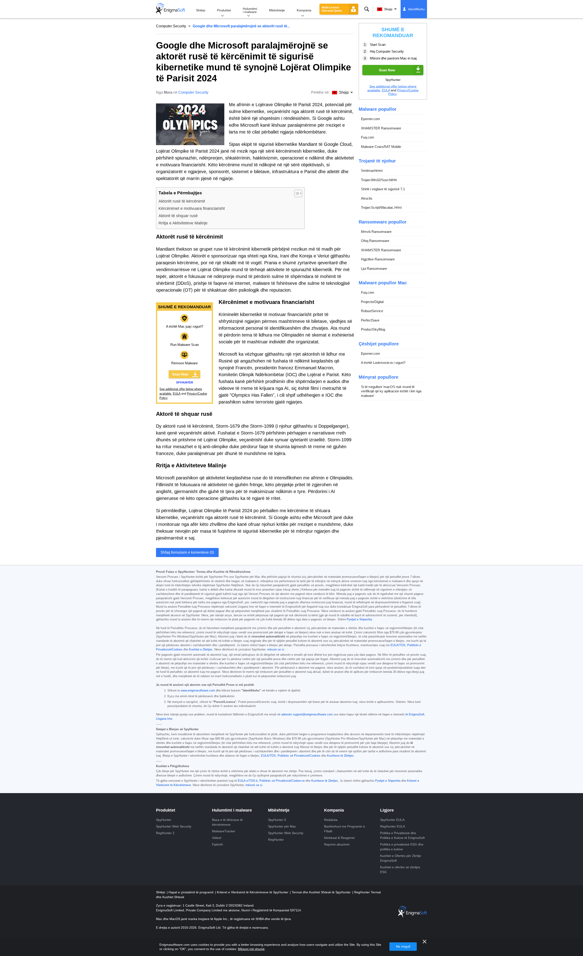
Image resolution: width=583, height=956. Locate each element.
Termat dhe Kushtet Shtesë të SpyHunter (322, 892)
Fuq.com (367, 137)
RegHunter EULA (392, 826)
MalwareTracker (223, 831)
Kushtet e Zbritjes (200, 649)
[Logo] (170, 9)
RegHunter (276, 839)
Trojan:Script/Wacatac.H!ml (381, 207)
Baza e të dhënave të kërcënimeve (227, 822)
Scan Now (180, 374)
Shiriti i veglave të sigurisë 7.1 (383, 189)
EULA (176, 393)
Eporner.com (370, 119)
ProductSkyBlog (373, 329)
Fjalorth (217, 844)
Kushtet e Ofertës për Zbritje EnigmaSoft (400, 858)
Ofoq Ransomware (375, 241)
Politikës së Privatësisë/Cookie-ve (282, 780)
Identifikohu (416, 9)
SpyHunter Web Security (173, 826)
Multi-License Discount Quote (332, 9)
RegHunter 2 (165, 833)
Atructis (366, 198)
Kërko (366, 9)
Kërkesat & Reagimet (339, 838)
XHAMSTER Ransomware (381, 128)
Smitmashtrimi (372, 170)
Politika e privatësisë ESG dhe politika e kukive (401, 847)
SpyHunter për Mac (282, 826)
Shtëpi (200, 10)
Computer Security (171, 26)
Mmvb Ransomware (376, 232)
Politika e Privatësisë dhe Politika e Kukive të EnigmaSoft (402, 835)
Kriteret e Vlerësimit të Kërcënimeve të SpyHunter (253, 892)
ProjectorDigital (372, 302)
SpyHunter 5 (277, 820)
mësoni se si (275, 649)
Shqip (388, 9)
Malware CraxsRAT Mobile (381, 147)
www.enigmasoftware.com (198, 690)
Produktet (224, 10)
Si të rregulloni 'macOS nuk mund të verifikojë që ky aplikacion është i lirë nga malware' (391, 391)
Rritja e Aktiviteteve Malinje (183, 223)
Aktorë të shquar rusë (178, 215)
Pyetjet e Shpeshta (359, 619)
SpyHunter (163, 820)
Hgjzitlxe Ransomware (378, 259)
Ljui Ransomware (374, 268)
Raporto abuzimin (337, 844)
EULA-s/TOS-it (248, 780)
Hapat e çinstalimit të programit (191, 892)
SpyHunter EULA (392, 820)
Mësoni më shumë (251, 949)
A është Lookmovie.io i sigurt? (383, 363)
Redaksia (331, 820)
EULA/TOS (398, 645)
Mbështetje (277, 10)
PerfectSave (370, 320)
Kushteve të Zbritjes (340, 755)
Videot (216, 838)
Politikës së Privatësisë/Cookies (299, 755)
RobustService (372, 311)
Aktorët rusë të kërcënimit (182, 201)
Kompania (304, 10)
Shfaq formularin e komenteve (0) (187, 552)
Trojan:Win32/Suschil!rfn (379, 180)
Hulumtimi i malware (250, 10)
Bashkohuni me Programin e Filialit (344, 829)
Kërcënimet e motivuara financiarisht (192, 208)
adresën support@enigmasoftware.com (307, 714)
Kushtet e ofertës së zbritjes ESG (400, 869)
